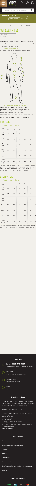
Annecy (4, 410)
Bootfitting (6, 458)
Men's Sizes (3, 34)
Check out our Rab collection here (9, 46)
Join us (4, 470)
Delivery (5, 449)
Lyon (20, 410)
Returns (4, 453)
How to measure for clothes (8, 33)
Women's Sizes (4, 36)
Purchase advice (7, 441)
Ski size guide (6, 462)
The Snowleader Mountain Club (12, 445)
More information (7, 428)
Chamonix (13, 410)
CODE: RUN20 (13, 19)
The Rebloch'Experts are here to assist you (17, 466)
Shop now (24, 18)
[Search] (33, 8)
